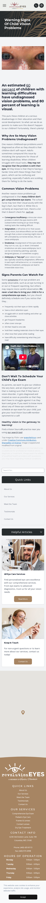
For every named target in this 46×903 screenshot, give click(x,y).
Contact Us (8, 519)
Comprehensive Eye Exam (23, 813)
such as (29, 212)
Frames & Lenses (23, 820)
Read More (23, 599)
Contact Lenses (23, 824)
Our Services (9, 496)
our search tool (15, 432)
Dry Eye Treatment (23, 827)
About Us (8, 489)
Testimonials (9, 511)
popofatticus (30, 438)
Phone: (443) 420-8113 (23, 847)
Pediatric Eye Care (23, 817)
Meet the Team (10, 504)
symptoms (13, 279)
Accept (23, 897)
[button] (4, 5)
